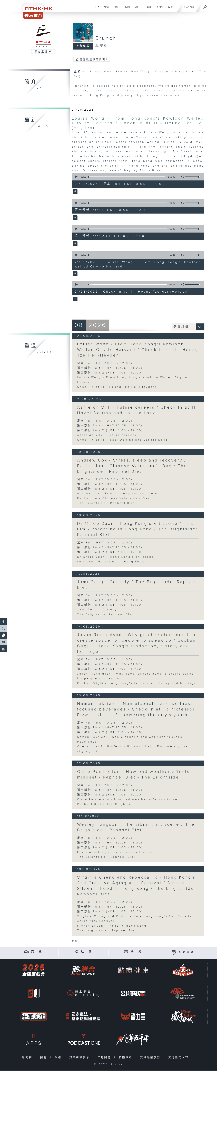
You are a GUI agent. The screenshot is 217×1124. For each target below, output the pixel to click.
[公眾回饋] (174, 952)
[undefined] (97, 6)
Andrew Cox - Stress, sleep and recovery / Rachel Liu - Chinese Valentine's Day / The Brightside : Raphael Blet (132, 466)
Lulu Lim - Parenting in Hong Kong (110, 561)
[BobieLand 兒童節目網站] (183, 970)
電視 (106, 9)
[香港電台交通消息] (26, 951)
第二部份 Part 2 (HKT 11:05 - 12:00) (110, 372)
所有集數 (83, 46)
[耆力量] (133, 1016)
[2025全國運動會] (33, 970)
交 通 (37, 951)
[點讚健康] (133, 970)
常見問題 (105, 1057)
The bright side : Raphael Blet (106, 930)
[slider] (192, 176)
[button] (76, 177)
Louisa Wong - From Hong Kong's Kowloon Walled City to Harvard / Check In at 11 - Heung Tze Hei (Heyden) (138, 123)
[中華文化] (33, 1016)
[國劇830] (33, 993)
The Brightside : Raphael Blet (106, 503)
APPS (159, 9)
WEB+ (137, 9)
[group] (181, 177)
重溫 (148, 9)
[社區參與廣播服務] (183, 993)
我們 (169, 9)
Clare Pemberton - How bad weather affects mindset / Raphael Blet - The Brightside (133, 774)
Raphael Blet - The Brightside (106, 804)
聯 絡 (136, 951)
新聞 (126, 9)
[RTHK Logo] (35, 9)
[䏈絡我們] (126, 951)
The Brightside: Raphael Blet (105, 614)
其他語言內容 (179, 1057)
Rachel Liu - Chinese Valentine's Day (113, 498)
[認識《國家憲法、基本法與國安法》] (83, 1016)
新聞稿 (28, 1057)
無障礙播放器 (151, 1057)
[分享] (76, 951)
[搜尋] (205, 6)
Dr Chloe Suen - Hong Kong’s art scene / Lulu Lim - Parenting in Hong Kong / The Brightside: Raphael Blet (137, 529)
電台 (116, 9)
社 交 (87, 951)
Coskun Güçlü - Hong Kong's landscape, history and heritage (136, 683)
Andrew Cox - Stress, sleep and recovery (117, 493)
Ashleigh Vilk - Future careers (106, 435)
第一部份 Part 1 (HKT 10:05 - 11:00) (110, 368)
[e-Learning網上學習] (83, 993)
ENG (186, 7)
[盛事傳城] (183, 1016)
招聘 (44, 1057)
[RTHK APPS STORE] (33, 1039)
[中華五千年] (133, 1039)
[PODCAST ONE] (83, 1039)
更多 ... (76, 941)
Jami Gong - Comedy (97, 609)
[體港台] (83, 970)
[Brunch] (74, 192)
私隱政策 (126, 1057)
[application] (136, 176)
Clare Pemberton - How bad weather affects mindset (128, 799)
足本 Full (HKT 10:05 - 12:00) (105, 363)
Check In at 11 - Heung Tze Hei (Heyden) (117, 387)
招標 (59, 1057)
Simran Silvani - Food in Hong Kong (112, 925)
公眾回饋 (186, 952)
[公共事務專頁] (133, 993)
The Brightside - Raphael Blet (106, 857)
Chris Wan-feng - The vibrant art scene (115, 852)
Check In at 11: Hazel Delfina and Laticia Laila (122, 439)
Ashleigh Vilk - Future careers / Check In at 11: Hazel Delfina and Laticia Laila (137, 410)
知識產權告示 (80, 1057)
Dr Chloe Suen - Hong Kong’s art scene (115, 557)
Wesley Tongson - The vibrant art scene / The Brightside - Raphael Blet (136, 827)
